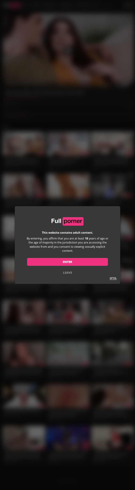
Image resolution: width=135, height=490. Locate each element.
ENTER (67, 262)
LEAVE (67, 273)
